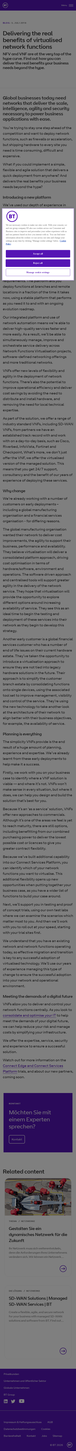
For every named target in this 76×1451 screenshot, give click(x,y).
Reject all (38, 263)
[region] (38, 244)
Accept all (38, 254)
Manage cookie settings (37, 272)
